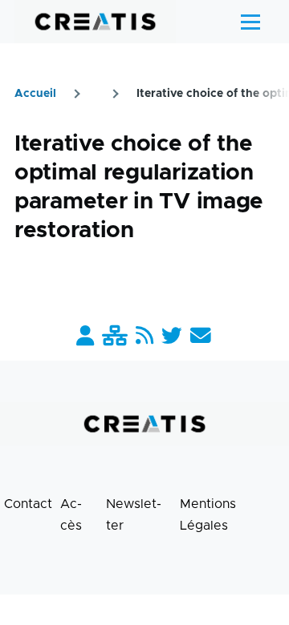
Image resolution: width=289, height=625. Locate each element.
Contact (28, 504)
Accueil (35, 93)
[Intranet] (115, 337)
